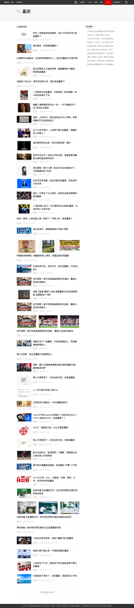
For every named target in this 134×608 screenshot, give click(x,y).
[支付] (96, 2)
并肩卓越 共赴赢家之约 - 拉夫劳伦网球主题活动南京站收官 (44, 517)
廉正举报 (103, 606)
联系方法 (59, 606)
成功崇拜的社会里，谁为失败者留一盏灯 (52, 143)
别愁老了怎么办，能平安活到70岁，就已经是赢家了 (41, 81)
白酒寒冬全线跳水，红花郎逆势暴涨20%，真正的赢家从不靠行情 (47, 58)
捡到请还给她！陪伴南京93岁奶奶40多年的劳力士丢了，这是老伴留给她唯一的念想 (102, 46)
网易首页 (6, 2)
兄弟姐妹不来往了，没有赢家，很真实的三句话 (55, 576)
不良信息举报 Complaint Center (90, 606)
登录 (108, 2)
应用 (12, 2)
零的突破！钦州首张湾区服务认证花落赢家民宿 (39, 527)
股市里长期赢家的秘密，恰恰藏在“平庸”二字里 (55, 465)
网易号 (35, 40)
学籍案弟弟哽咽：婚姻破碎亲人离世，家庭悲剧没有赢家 (43, 255)
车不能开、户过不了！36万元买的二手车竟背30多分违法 (102, 42)
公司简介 (53, 606)
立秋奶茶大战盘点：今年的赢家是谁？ (51, 402)
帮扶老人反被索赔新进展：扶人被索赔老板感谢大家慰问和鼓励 (102, 64)
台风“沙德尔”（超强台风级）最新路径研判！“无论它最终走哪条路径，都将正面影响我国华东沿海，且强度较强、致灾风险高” (102, 60)
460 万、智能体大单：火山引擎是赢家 (50, 427)
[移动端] (76, 2)
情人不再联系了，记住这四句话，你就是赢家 (54, 377)
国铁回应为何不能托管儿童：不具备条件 (100, 53)
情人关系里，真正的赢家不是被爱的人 (34, 354)
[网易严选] (90, 2)
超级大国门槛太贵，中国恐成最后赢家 (51, 550)
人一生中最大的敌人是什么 (45, 390)
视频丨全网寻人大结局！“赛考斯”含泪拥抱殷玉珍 (102, 57)
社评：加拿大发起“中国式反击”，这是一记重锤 (102, 49)
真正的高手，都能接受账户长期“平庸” (51, 229)
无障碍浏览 (19, 2)
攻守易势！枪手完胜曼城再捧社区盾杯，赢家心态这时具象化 (45, 331)
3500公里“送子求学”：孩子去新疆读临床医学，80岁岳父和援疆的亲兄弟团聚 (102, 38)
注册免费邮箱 (116, 2)
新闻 (19, 532)
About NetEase (45, 606)
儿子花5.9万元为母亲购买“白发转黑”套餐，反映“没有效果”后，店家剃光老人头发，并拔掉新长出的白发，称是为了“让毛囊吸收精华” (102, 31)
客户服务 (71, 606)
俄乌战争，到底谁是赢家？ (45, 46)
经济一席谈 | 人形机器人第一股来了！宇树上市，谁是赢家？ (45, 218)
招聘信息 (65, 606)
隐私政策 (77, 606)
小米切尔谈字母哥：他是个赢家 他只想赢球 (53, 538)
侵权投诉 (109, 606)
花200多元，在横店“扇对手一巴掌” (98, 35)
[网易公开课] (82, 2)
